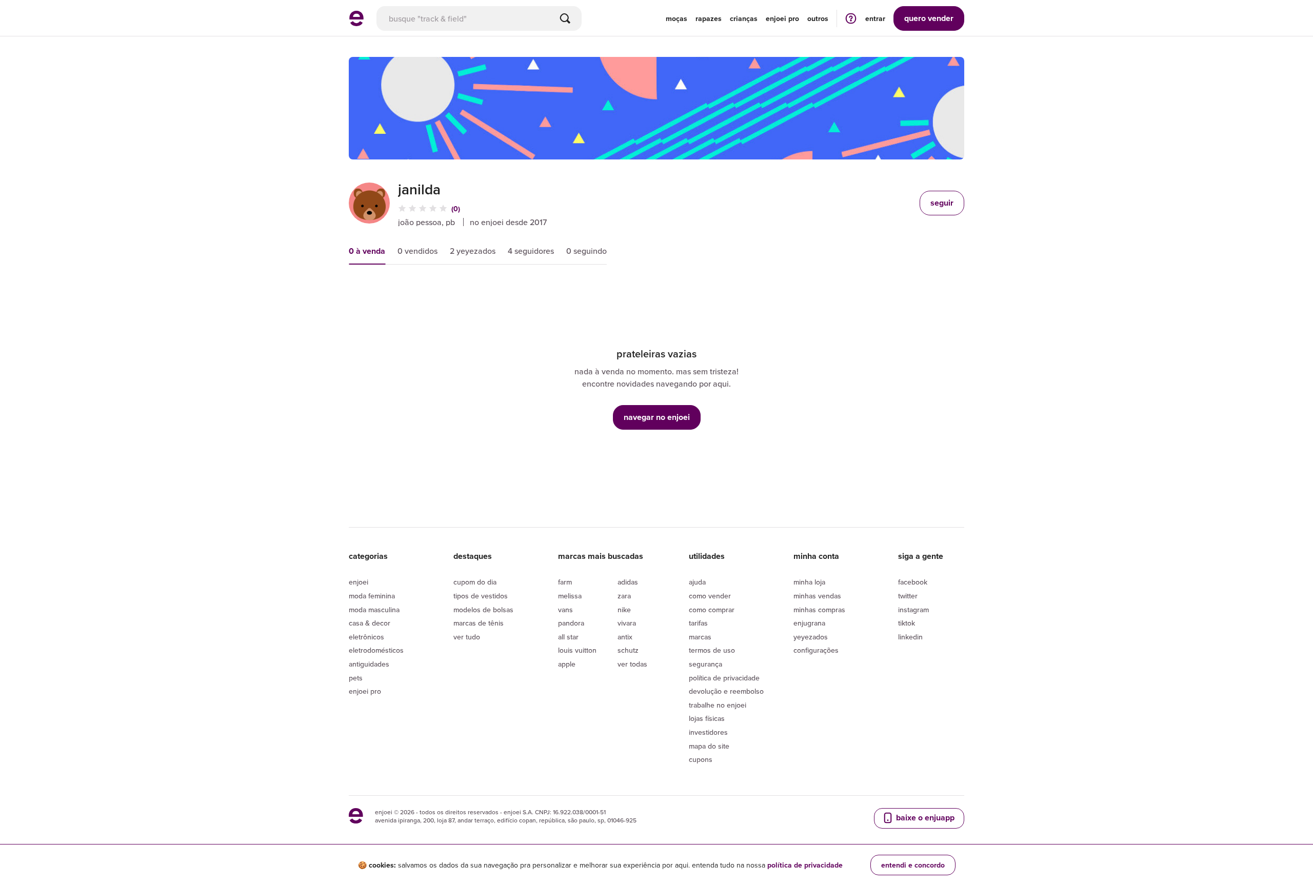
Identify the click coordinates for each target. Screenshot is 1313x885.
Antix (625, 637)
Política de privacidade (724, 678)
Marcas (700, 637)
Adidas (628, 582)
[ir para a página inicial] (356, 23)
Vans (565, 610)
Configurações (816, 650)
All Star (568, 637)
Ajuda (697, 582)
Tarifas (698, 623)
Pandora (571, 623)
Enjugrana (809, 623)
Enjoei (358, 582)
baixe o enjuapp (924, 817)
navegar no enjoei (657, 417)
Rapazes (708, 18)
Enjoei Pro (365, 691)
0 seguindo (586, 250)
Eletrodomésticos (376, 650)
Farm (565, 582)
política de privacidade (805, 865)
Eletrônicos (366, 637)
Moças (676, 18)
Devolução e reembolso (726, 691)
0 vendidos (417, 250)
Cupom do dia (474, 582)
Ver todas (632, 664)
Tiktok (906, 623)
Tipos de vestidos (480, 596)
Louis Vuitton (577, 650)
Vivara (627, 623)
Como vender (710, 596)
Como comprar (711, 610)
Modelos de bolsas (483, 610)
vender (928, 18)
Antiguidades (369, 664)
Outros (817, 18)
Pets (356, 678)
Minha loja (809, 582)
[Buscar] (565, 18)
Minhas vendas (817, 596)
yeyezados (810, 637)
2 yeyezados (472, 250)
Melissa (570, 596)
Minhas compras (819, 610)
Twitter (908, 596)
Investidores (708, 732)
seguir (941, 203)
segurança (705, 664)
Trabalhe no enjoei (717, 705)
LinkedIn (910, 637)
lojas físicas (707, 718)
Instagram (913, 610)
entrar (875, 18)
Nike (624, 610)
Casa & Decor (369, 623)
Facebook (912, 582)
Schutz (628, 650)
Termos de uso (712, 650)
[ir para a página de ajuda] (851, 18)
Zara (624, 596)
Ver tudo (466, 637)
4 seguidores (531, 250)
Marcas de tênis (478, 623)
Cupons (700, 759)
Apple (566, 664)
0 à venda (367, 251)
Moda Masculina (374, 610)
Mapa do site (709, 746)
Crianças (744, 18)
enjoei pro (782, 18)
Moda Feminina (372, 596)
